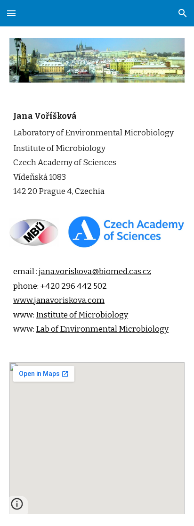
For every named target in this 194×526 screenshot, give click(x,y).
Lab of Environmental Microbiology (102, 329)
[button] (11, 13)
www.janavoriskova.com (59, 300)
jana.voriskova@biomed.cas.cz (95, 271)
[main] (97, 160)
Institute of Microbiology (82, 315)
